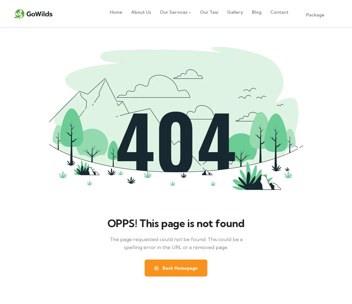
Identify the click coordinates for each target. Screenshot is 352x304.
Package (315, 15)
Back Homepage (179, 268)
